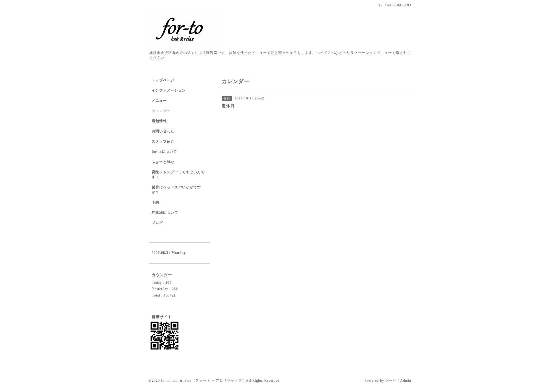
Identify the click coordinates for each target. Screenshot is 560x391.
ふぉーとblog (163, 162)
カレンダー (161, 111)
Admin (405, 380)
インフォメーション (169, 90)
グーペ (391, 380)
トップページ (163, 80)
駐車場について (165, 213)
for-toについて (164, 152)
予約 (155, 202)
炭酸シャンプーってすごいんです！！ (178, 174)
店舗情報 (159, 121)
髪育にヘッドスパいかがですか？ (176, 189)
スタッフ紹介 (163, 141)
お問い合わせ (163, 131)
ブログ (157, 223)
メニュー (159, 101)
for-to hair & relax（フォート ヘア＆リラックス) (202, 380)
